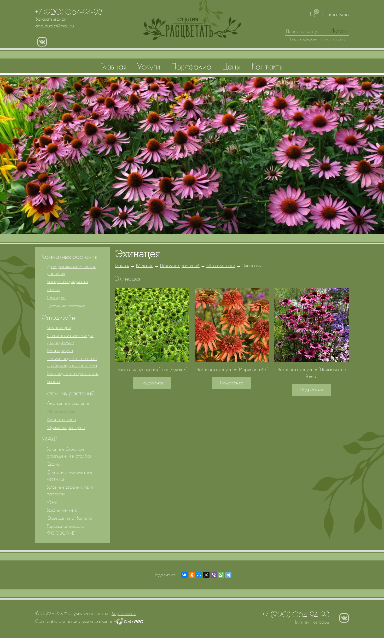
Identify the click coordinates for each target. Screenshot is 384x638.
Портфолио (191, 66)
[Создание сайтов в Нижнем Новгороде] (129, 623)
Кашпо (53, 381)
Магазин (144, 265)
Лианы (53, 289)
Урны (52, 502)
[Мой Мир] (199, 575)
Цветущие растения (66, 305)
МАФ (49, 439)
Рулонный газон (61, 419)
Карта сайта (124, 613)
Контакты (268, 66)
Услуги (148, 66)
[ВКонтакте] (184, 575)
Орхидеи (56, 297)
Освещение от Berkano (69, 518)
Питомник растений (180, 265)
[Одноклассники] (192, 575)
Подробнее (152, 382)
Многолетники (220, 265)
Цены (231, 66)
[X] (206, 575)
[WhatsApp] (221, 575)
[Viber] (214, 575)
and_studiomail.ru (54, 25)
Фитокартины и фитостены (72, 373)
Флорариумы (60, 350)
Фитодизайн (58, 317)
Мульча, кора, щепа (66, 427)
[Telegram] (228, 575)
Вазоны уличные (62, 510)
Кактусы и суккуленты (67, 281)
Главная (122, 265)
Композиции (59, 327)
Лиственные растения (68, 403)
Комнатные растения (69, 256)
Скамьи (54, 464)
